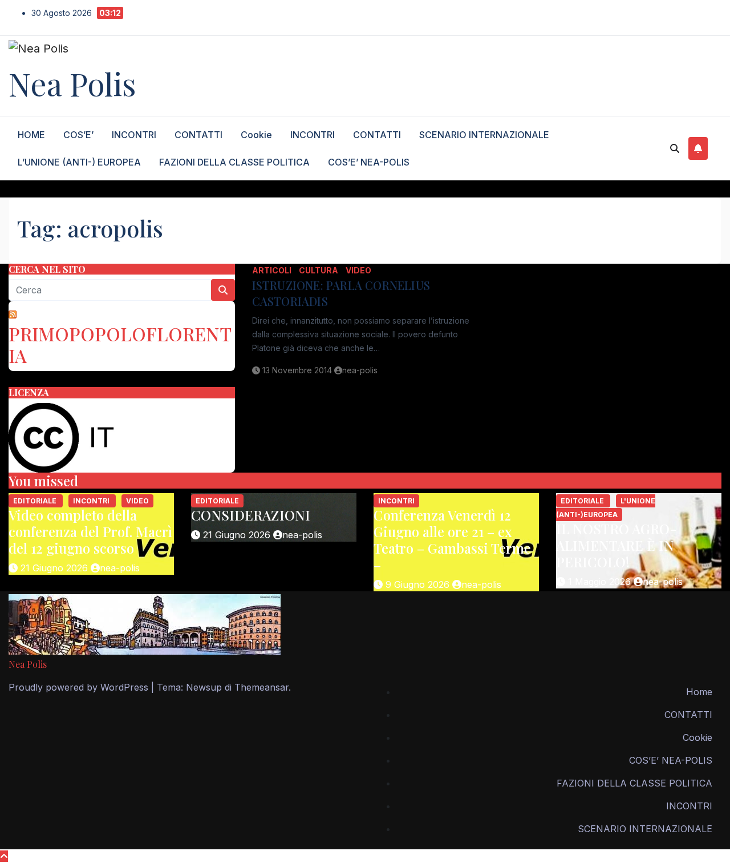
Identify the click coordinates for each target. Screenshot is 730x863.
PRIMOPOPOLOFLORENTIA (120, 344)
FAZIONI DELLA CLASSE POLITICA (234, 162)
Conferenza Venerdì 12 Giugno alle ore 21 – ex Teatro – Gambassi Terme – (452, 539)
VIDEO (358, 270)
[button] (674, 148)
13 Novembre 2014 (298, 370)
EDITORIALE (35, 501)
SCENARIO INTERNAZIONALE (484, 134)
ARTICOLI (272, 270)
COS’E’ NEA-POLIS (368, 162)
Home (699, 691)
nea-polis (360, 370)
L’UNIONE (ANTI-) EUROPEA (79, 162)
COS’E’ (78, 134)
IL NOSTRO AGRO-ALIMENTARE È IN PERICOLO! (616, 545)
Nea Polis (72, 83)
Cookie (256, 134)
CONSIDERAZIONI (250, 515)
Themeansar (261, 687)
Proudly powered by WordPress (80, 687)
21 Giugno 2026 (56, 568)
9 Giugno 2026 (419, 584)
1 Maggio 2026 (601, 581)
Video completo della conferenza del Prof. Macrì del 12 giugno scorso (90, 531)
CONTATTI (198, 134)
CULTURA (319, 270)
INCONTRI (134, 134)
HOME (31, 134)
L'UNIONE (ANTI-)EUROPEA (605, 508)
